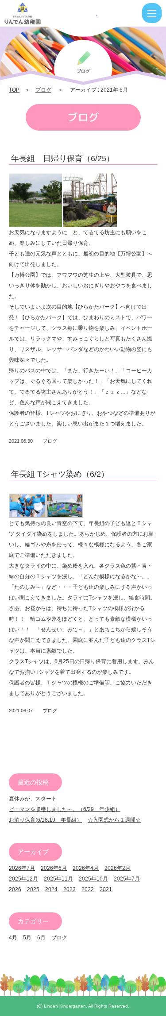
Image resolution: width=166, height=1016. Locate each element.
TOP (14, 90)
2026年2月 (117, 868)
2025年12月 (23, 879)
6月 (41, 938)
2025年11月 (58, 879)
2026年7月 (22, 868)
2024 (51, 889)
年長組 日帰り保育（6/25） (62, 158)
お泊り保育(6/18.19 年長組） (45, 820)
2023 (69, 889)
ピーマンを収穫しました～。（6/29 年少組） (64, 809)
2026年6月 (54, 868)
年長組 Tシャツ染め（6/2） (60, 474)
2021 (106, 889)
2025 (33, 889)
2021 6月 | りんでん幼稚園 (50, 13)
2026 (15, 889)
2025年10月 (93, 879)
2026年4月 (86, 868)
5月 (27, 938)
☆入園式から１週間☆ (114, 820)
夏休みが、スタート (33, 799)
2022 (87, 889)
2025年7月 (127, 879)
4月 (13, 938)
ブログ (43, 90)
